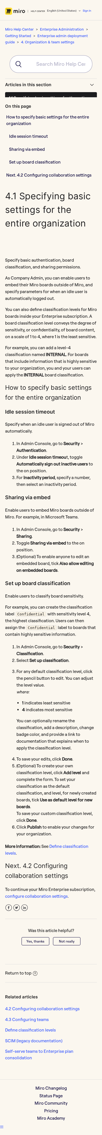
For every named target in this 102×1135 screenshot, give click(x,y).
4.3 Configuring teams (27, 1019)
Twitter (16, 907)
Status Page (51, 1095)
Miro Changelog (51, 1088)
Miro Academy (51, 1118)
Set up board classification (35, 162)
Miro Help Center (19, 29)
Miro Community (51, 1103)
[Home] (25, 11)
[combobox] (51, 64)
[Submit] (16, 64)
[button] (1, 1127)
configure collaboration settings (36, 896)
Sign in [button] (87, 10)
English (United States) (62, 10)
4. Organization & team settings (47, 42)
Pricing (51, 1110)
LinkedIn (24, 907)
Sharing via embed (27, 149)
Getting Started (18, 35)
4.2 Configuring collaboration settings (42, 1008)
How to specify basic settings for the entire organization (47, 120)
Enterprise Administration (62, 29)
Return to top (18, 973)
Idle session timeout (28, 136)
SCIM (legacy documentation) (33, 1040)
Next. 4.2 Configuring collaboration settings (49, 175)
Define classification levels (30, 1030)
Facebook (8, 907)
